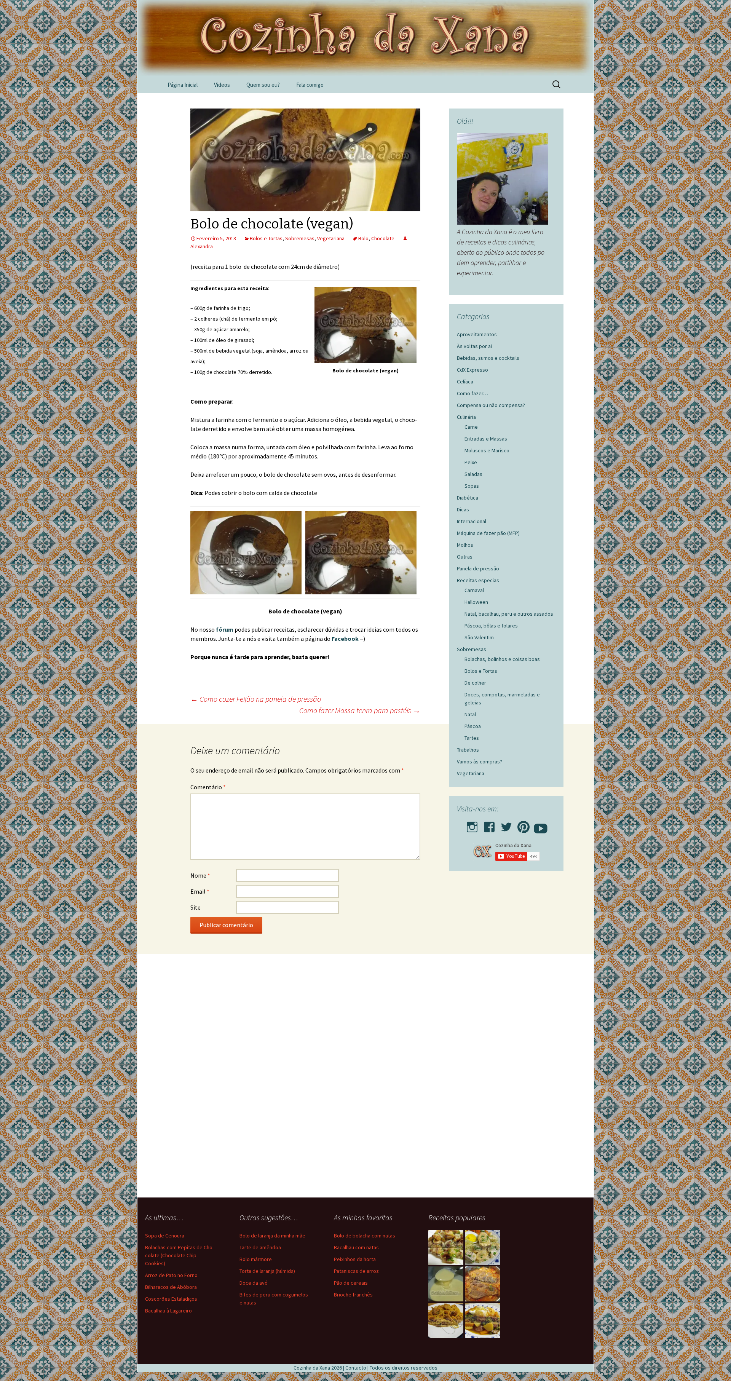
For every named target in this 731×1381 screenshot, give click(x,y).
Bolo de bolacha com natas (364, 1235)
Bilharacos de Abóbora (171, 1287)
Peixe (470, 462)
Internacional (471, 521)
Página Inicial (183, 84)
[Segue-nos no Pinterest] (523, 824)
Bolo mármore (255, 1259)
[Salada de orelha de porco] (445, 1247)
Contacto (355, 1367)
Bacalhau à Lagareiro (168, 1310)
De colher (475, 682)
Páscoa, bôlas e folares (491, 625)
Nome (200, 875)
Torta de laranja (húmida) (267, 1271)
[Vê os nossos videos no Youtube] (541, 824)
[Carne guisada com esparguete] (445, 1320)
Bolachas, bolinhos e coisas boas (502, 659)
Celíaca (465, 381)
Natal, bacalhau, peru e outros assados (508, 613)
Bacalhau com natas (356, 1247)
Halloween (476, 602)
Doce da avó (253, 1282)
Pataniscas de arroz (356, 1271)
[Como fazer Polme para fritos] (445, 1283)
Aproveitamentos (477, 334)
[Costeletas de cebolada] (482, 1283)
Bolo (363, 238)
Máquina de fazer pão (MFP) (488, 533)
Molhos (465, 544)
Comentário (208, 787)
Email (199, 891)
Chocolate (382, 238)
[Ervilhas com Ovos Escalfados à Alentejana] (482, 1320)
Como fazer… (472, 393)
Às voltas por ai (474, 346)
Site (195, 907)
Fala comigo (310, 84)
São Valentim (479, 637)
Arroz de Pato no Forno (171, 1275)
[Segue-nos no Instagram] (472, 824)
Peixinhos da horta (355, 1259)
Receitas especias (478, 580)
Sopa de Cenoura (164, 1235)
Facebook (346, 638)
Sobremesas (299, 238)
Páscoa (472, 726)
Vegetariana (331, 238)
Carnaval (474, 590)
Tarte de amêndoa (260, 1247)
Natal (470, 714)
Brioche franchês (353, 1294)
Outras (464, 556)
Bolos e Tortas (266, 238)
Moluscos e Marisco (486, 450)
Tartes (471, 737)
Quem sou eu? (263, 84)
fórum (225, 629)
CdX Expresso (472, 369)
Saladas (473, 474)
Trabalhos (468, 749)
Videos (222, 84)
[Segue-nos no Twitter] (506, 824)
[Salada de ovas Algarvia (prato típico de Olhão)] (482, 1247)
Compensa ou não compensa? (491, 405)
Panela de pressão (478, 568)
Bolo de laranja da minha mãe (272, 1235)
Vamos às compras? (479, 761)
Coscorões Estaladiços (171, 1298)
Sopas (471, 485)
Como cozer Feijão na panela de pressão (255, 699)
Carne (471, 426)
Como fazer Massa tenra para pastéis (359, 710)
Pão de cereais (351, 1282)
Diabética (467, 497)
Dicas (463, 509)
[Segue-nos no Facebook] (489, 824)
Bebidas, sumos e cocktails (488, 357)
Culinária (466, 417)
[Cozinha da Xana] (365, 38)
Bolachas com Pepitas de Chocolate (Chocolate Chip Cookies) (179, 1255)
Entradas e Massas (485, 438)
